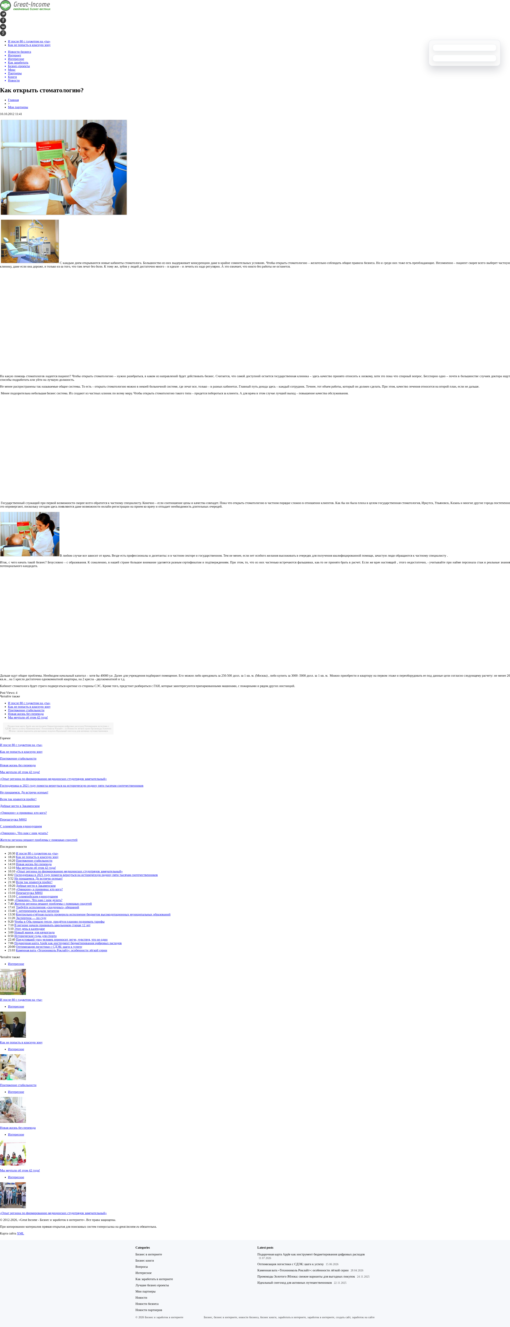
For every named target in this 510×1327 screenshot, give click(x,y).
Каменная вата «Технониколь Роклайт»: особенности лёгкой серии (58, 728)
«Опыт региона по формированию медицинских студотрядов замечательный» (53, 779)
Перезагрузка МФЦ (13, 819)
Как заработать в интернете (154, 1279)
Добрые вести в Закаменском (20, 806)
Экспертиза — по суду (31, 918)
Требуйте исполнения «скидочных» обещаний (47, 907)
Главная (13, 100)
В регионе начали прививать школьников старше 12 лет (52, 925)
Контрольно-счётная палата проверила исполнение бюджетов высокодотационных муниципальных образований (93, 914)
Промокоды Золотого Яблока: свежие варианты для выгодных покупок (306, 1276)
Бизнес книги (144, 1260)
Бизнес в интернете (148, 1254)
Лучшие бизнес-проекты (152, 1285)
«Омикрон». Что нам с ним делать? (24, 833)
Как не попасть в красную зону (29, 45)
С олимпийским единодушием (21, 826)
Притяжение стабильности (26, 710)
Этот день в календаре (29, 928)
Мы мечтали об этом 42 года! (28, 717)
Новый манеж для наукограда (34, 932)
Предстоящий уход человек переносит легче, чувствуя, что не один (62, 939)
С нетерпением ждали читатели (37, 911)
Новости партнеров (148, 1310)
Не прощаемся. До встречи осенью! (24, 792)
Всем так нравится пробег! (18, 799)
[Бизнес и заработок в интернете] (25, 10)
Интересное (16, 964)
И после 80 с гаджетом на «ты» (29, 41)
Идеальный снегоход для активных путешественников (82, 731)
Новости (141, 1297)
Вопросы (141, 1266)
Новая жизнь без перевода (26, 714)
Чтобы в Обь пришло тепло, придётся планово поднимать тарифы (59, 921)
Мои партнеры (18, 107)
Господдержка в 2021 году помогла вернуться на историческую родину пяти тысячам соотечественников (71, 785)
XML (20, 1233)
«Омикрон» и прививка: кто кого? (23, 812)
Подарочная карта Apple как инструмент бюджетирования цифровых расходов (46, 726)
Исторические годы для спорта (35, 936)
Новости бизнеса (147, 1303)
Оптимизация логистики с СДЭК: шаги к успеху (49, 946)
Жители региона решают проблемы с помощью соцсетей (38, 840)
